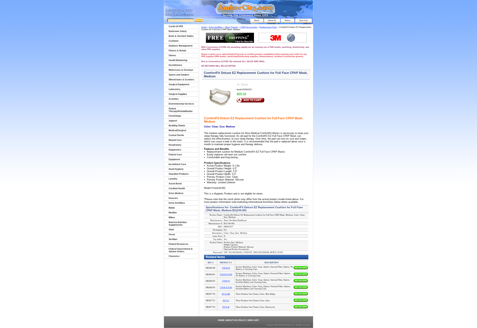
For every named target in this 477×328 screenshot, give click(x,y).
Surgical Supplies (178, 94)
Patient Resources (178, 244)
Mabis (172, 208)
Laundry (173, 178)
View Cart (303, 20)
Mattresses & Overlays (181, 70)
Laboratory (174, 89)
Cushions (174, 41)
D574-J (226, 300)
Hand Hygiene (176, 169)
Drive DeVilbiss (216, 27)
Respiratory (175, 145)
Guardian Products (179, 174)
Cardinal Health (177, 188)
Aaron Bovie (175, 183)
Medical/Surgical (177, 130)
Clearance (174, 256)
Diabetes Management (180, 45)
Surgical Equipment (179, 84)
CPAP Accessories (248, 27)
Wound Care (175, 140)
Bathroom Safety (178, 31)
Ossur (172, 234)
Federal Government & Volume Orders (181, 250)
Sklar (171, 229)
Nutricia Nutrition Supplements (178, 223)
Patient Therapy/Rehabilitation (180, 110)
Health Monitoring (178, 60)
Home (256, 20)
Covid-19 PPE (176, 26)
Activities (174, 99)
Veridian (173, 239)
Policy (287, 20)
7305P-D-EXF (226, 287)
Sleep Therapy (231, 27)
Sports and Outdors (179, 74)
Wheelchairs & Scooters (181, 79)
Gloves (172, 55)
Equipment (174, 159)
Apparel (173, 120)
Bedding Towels (177, 125)
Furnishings (175, 116)
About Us (272, 20)
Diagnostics (175, 149)
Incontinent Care (177, 164)
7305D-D (226, 268)
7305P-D (226, 281)
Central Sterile (176, 135)
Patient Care (175, 154)
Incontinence (175, 65)
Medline (173, 212)
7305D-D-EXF (225, 274)
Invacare (173, 198)
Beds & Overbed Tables (181, 36)
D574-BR (226, 294)
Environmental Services (181, 104)
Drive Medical (176, 193)
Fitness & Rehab (177, 50)
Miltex (172, 217)
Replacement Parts (268, 27)
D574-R (225, 307)
